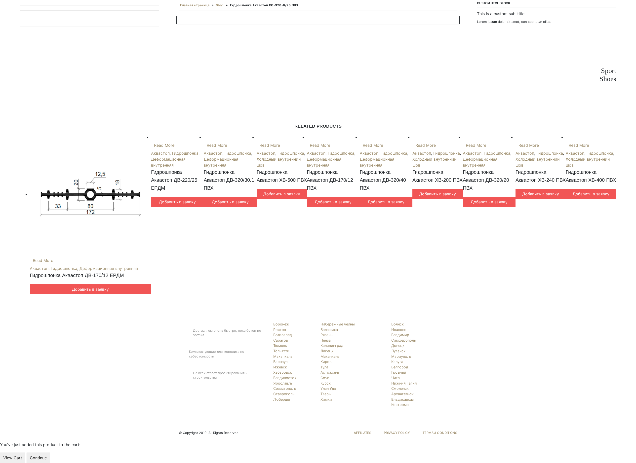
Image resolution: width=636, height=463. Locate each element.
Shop (220, 5)
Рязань (326, 335)
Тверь (325, 394)
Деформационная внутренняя (109, 268)
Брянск (397, 324)
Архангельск (402, 394)
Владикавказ (402, 399)
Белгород (399, 367)
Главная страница (194, 5)
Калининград (331, 345)
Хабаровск (282, 372)
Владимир (400, 335)
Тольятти (281, 351)
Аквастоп (39, 268)
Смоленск (400, 388)
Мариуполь (401, 356)
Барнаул (280, 361)
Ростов (279, 329)
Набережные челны (337, 324)
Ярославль (282, 383)
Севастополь (284, 388)
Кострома (400, 404)
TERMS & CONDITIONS (440, 433)
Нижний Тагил (404, 383)
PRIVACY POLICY (397, 433)
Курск (325, 383)
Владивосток (284, 378)
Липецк (326, 351)
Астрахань (329, 372)
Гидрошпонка (64, 268)
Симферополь (403, 340)
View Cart (12, 457)
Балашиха (329, 329)
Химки (326, 399)
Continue (38, 457)
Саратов (280, 340)
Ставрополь (283, 394)
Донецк (397, 345)
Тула (324, 367)
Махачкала (282, 356)
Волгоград (282, 335)
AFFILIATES (362, 433)
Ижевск (280, 367)
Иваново (398, 329)
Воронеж (281, 324)
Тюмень (280, 345)
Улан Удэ (328, 388)
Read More (43, 260)
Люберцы (281, 399)
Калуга (397, 361)
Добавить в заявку (90, 289)
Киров (325, 361)
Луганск (398, 351)
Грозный (398, 372)
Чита (395, 378)
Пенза (325, 340)
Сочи (324, 378)
